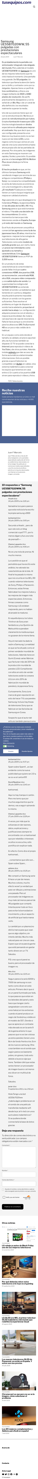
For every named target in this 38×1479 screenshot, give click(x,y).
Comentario (6, 1145)
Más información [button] (9, 743)
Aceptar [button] (10, 751)
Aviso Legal (6, 1471)
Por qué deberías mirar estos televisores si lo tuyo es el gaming (17, 1283)
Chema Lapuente (15, 544)
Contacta (5, 1463)
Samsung (25, 71)
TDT (9, 381)
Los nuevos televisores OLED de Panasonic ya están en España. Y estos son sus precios (17, 1361)
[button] (5, 746)
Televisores (17, 381)
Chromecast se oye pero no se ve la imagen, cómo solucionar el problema (18, 1396)
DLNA (19, 364)
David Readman (14, 782)
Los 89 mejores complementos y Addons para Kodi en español (17, 1430)
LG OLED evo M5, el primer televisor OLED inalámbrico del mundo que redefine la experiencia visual (19, 1320)
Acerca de (6, 1448)
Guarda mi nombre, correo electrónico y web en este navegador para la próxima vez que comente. (20, 1190)
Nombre (5, 1170)
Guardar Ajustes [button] (27, 751)
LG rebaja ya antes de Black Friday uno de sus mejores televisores (18, 1246)
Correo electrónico (8, 1180)
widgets (12, 352)
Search (34, 7)
